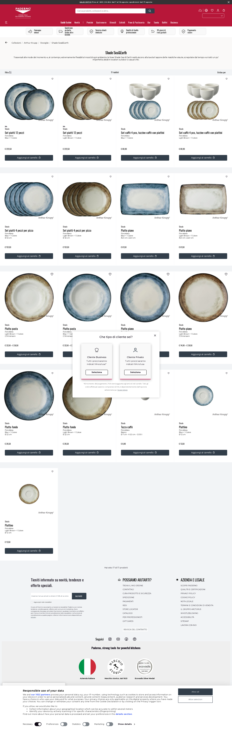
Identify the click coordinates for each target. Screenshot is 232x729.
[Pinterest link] (135, 639)
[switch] (63, 724)
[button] (77, 23)
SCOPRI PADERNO (189, 585)
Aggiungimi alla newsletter (43, 602)
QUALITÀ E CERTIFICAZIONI (193, 589)
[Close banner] (228, 2)
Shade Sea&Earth (60, 43)
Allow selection (195, 699)
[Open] (150, 10)
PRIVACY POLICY (188, 593)
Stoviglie (44, 43)
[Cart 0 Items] (223, 10)
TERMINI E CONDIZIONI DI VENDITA (197, 605)
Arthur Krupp (30, 43)
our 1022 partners (40, 695)
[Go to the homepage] (23, 12)
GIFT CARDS (128, 621)
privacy (33, 617)
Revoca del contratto (135, 629)
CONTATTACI (128, 589)
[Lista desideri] (52, 79)
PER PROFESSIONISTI (132, 617)
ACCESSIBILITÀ (187, 617)
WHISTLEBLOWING (189, 613)
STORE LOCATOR (130, 609)
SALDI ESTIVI (85, 2)
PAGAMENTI (128, 601)
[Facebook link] (126, 639)
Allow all (195, 692)
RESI (125, 605)
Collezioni (16, 43)
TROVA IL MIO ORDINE (133, 585)
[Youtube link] (118, 639)
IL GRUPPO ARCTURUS (191, 609)
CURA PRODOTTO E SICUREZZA (137, 593)
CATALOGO (128, 613)
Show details (125, 724)
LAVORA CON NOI (189, 625)
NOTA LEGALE (187, 601)
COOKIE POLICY (188, 597)
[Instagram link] (110, 639)
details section (124, 714)
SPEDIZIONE (128, 597)
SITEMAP (185, 621)
